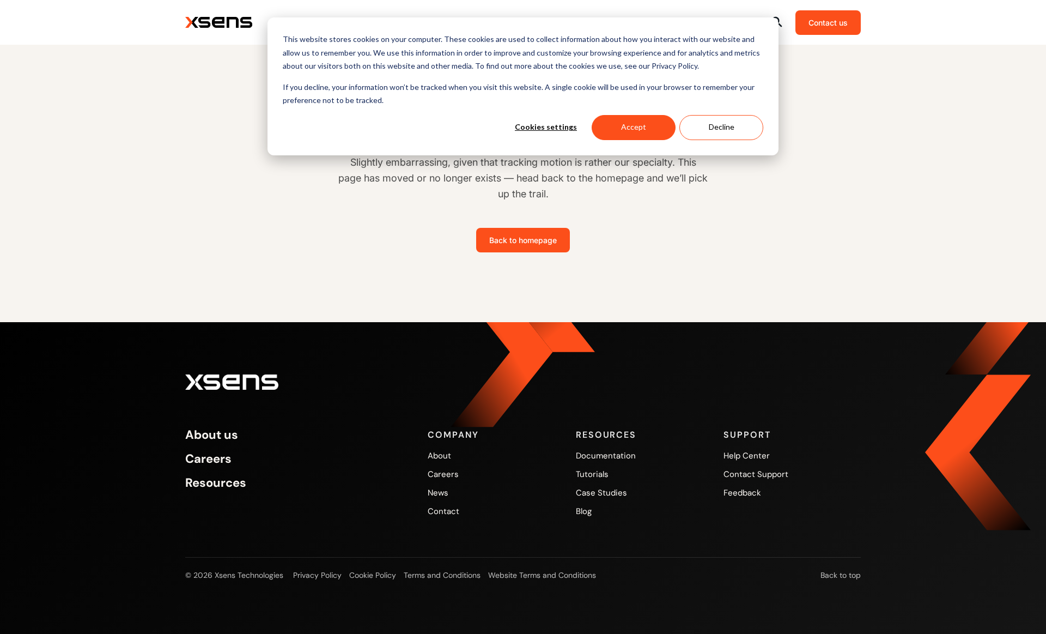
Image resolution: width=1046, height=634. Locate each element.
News (438, 492)
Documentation (606, 455)
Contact (443, 511)
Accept (633, 126)
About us (211, 435)
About (439, 455)
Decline (721, 126)
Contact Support (755, 474)
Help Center (746, 455)
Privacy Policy (317, 575)
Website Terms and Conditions (542, 575)
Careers (208, 459)
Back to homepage (523, 240)
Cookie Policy (372, 575)
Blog (584, 511)
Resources (215, 483)
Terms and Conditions (442, 575)
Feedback (742, 492)
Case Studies (601, 492)
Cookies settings (546, 126)
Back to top (840, 575)
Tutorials (592, 474)
